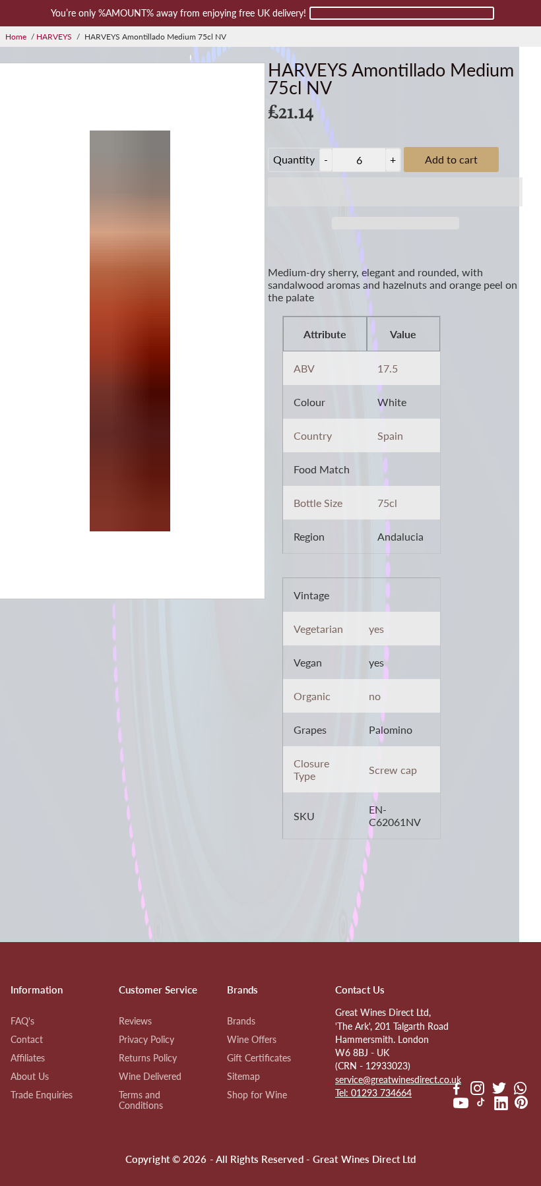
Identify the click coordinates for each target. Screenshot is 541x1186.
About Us (30, 1076)
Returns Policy (148, 1058)
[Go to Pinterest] (521, 1105)
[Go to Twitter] (499, 1090)
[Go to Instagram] (477, 1090)
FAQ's (22, 1021)
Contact (27, 1039)
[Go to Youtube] (461, 1105)
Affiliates (28, 1058)
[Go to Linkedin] (501, 1105)
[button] (395, 191)
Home (15, 37)
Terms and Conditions (141, 1100)
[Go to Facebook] (456, 1090)
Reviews (135, 1021)
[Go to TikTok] (481, 1105)
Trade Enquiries (42, 1095)
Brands (241, 1021)
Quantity (294, 159)
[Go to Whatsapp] (520, 1090)
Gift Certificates (259, 1058)
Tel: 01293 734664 (373, 1093)
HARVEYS (54, 37)
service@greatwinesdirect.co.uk (398, 1080)
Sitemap (243, 1076)
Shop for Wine (257, 1095)
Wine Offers (251, 1039)
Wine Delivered (150, 1076)
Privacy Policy (146, 1039)
